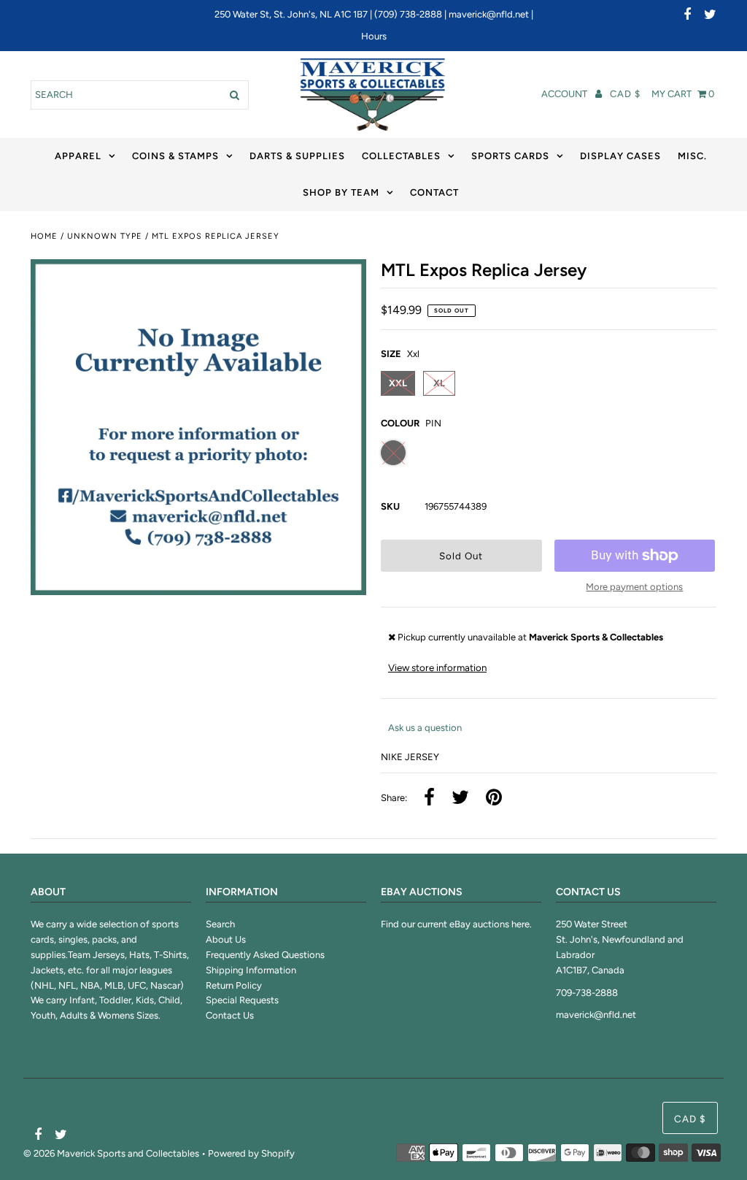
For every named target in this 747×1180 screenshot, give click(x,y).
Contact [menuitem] (434, 192)
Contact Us (230, 1015)
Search (220, 924)
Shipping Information (251, 970)
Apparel (78, 155)
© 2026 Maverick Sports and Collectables (111, 1153)
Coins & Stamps (175, 155)
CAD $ (625, 93)
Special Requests (242, 1000)
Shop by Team (341, 192)
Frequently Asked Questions (265, 954)
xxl (398, 383)
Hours (374, 36)
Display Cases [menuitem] (620, 155)
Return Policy (234, 985)
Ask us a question (425, 727)
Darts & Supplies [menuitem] (297, 155)
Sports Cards (510, 155)
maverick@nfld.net (489, 14)
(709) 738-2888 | (411, 14)
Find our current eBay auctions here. (456, 924)
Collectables (401, 155)
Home (44, 236)
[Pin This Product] (494, 798)
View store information (437, 667)
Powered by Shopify (251, 1153)
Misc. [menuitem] (692, 155)
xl (439, 383)
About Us (226, 939)
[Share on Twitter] (460, 798)
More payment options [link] (634, 586)
